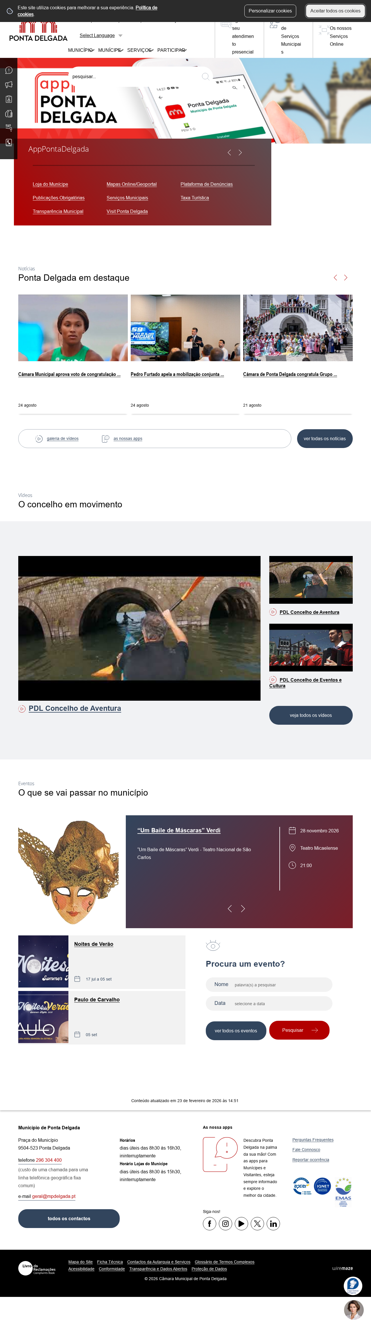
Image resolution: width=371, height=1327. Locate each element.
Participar (167, 50)
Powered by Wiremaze (342, 1268)
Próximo (243, 156)
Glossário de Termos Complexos (224, 1262)
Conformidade (112, 1269)
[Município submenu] (92, 51)
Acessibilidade (81, 1269)
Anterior (232, 156)
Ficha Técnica (110, 1262)
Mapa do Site (80, 1262)
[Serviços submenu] (151, 51)
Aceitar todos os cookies (335, 10)
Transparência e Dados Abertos (158, 1269)
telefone (40, 1160)
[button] (349, 281)
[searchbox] (140, 77)
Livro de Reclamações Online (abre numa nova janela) (36, 1268)
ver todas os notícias (325, 438)
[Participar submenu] (184, 51)
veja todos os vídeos (311, 715)
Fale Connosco (306, 1149)
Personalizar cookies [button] (270, 10)
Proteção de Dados (209, 1269)
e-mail (46, 1196)
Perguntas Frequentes (313, 1139)
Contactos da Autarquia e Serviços (158, 1262)
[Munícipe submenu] (120, 51)
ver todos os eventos (236, 1030)
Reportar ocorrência (310, 1159)
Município (77, 50)
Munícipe (106, 50)
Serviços (136, 50)
